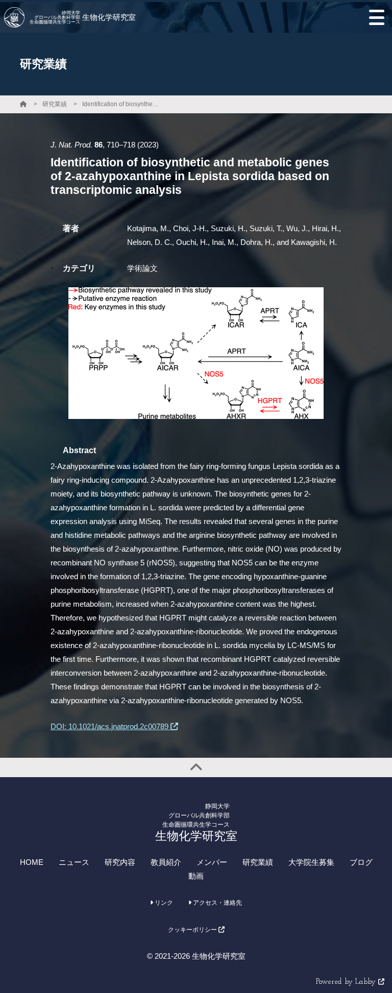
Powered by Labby (347, 982)
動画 (196, 876)
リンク (163, 902)
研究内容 (120, 862)
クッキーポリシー (193, 929)
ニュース (74, 862)
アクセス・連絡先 (216, 902)
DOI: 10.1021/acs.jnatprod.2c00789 (110, 726)
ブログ (361, 862)
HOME (31, 862)
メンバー (212, 862)
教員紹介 (166, 862)
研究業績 (54, 104)
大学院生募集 (311, 862)
